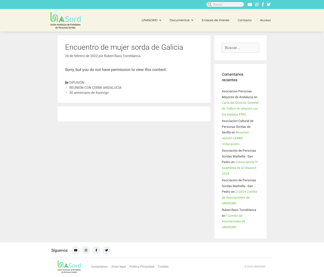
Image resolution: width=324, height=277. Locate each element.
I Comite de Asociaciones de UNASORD (233, 221)
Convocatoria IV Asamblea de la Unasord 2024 (240, 167)
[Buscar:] (240, 48)
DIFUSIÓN (76, 82)
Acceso (265, 20)
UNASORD (150, 20)
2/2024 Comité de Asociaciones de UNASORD (239, 197)
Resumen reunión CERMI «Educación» (235, 138)
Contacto (245, 20)
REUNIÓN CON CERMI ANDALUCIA (95, 88)
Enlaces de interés (215, 20)
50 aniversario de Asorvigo (89, 93)
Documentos (180, 20)
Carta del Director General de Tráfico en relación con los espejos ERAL (240, 108)
